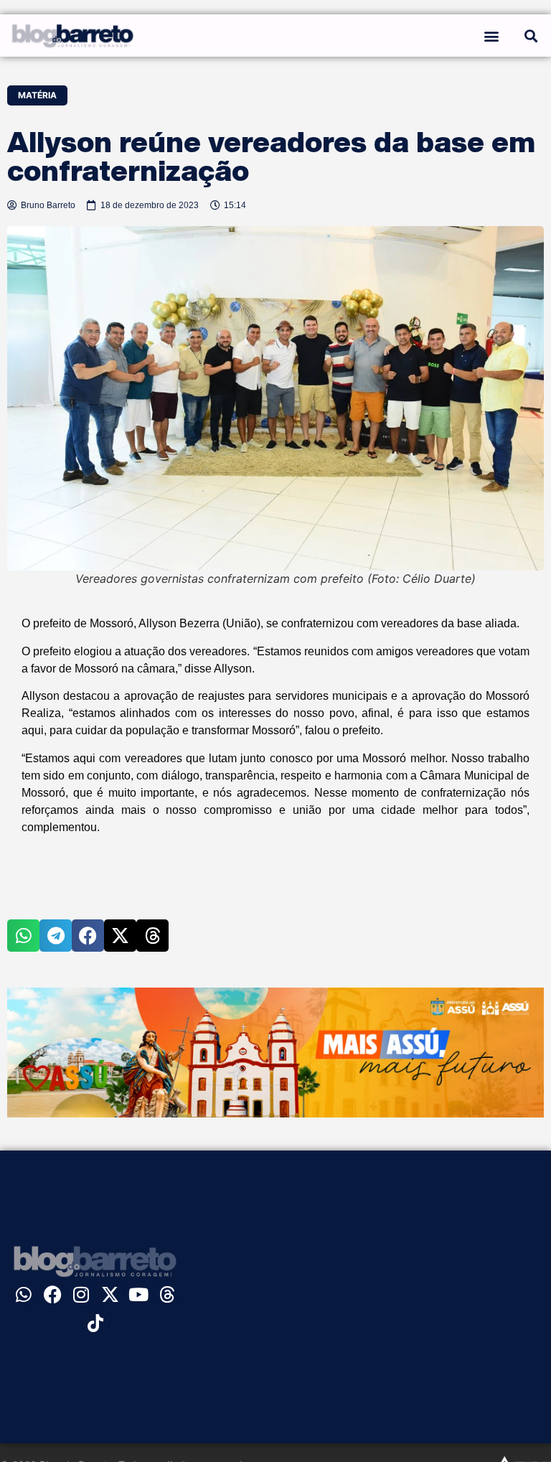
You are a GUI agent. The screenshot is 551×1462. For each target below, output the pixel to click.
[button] (491, 35)
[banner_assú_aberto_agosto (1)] (275, 1113)
